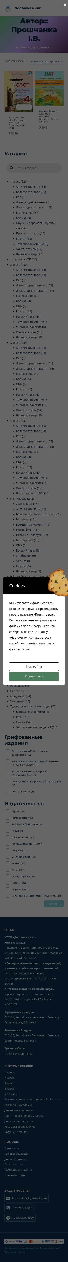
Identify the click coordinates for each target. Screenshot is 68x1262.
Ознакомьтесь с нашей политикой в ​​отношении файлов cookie (31, 643)
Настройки (34, 666)
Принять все (34, 676)
